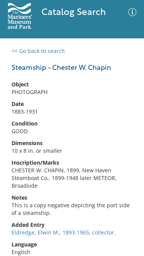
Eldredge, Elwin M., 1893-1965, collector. (64, 232)
